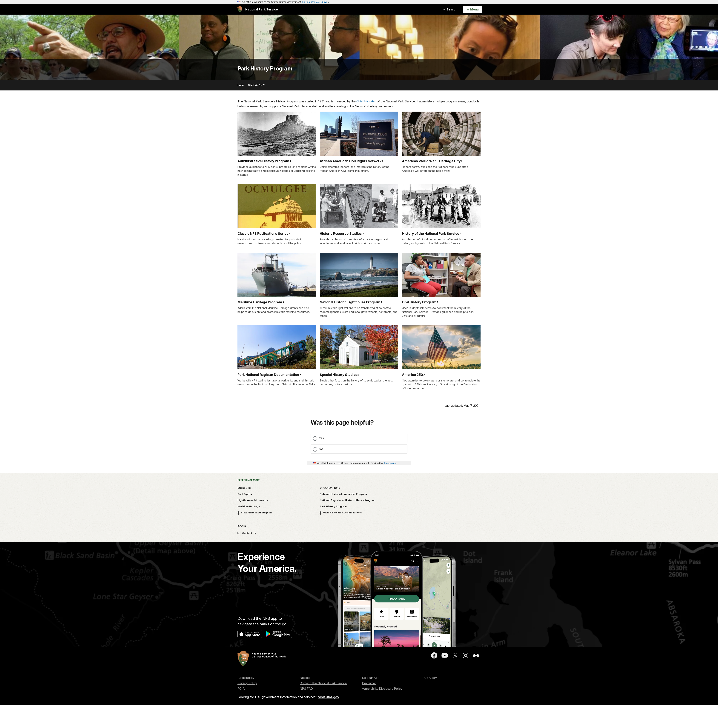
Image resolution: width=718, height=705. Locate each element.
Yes (321, 438)
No (321, 449)
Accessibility (245, 678)
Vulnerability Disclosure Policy (382, 688)
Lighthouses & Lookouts (252, 500)
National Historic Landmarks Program (343, 493)
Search (451, 9)
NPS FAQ (306, 688)
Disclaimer (369, 683)
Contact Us (249, 533)
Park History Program (264, 68)
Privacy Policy (247, 683)
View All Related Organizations (342, 512)
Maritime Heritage (248, 506)
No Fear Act (370, 678)
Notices (305, 678)
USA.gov (430, 678)
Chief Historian (366, 101)
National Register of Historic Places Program (347, 500)
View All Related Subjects (256, 512)
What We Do (255, 85)
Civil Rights (244, 493)
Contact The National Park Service (323, 683)
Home (240, 85)
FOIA (241, 688)
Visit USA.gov (328, 697)
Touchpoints (390, 463)
